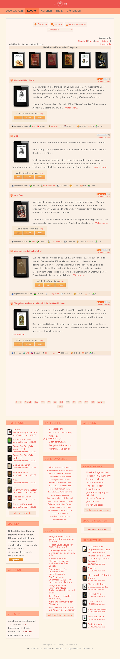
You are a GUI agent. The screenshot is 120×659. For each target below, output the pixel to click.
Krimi (57, 492)
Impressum (73, 648)
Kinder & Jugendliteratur (52, 437)
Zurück (28, 402)
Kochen (68, 489)
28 (61, 402)
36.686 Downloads (96, 619)
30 (74, 402)
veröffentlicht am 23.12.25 (24, 442)
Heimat (67, 480)
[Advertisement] (60, 378)
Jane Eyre (18, 195)
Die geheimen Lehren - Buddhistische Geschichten (39, 303)
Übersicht (42, 24)
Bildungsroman (65, 467)
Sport (61, 510)
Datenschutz (88, 648)
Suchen (58, 24)
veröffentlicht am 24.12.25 (24, 435)
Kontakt (47, 648)
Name (91, 41)
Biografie (50, 471)
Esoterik (62, 471)
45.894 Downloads (96, 589)
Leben (53, 495)
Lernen (58, 495)
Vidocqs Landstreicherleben (28, 251)
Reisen (62, 504)
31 (80, 402)
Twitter (102, 11)
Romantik (51, 507)
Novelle (55, 501)
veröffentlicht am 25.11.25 (24, 451)
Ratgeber (51, 504)
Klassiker (60, 488)
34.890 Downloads (96, 627)
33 (92, 402)
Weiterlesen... (71, 107)
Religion (69, 504)
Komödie (51, 492)
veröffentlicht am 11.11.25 (24, 499)
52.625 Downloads (96, 571)
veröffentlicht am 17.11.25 (24, 483)
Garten (58, 474)
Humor (57, 486)
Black (16, 135)
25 (42, 402)
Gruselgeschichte (56, 480)
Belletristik (56, 428)
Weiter (101, 402)
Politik (70, 501)
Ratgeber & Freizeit (60, 445)
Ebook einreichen (77, 24)
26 (49, 402)
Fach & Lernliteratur (60, 432)
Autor (97, 41)
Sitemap (59, 648)
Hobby (69, 483)
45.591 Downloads (96, 596)
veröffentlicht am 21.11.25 (24, 467)
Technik (66, 510)
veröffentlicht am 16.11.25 (24, 492)
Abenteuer (54, 467)
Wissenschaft (58, 519)
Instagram (112, 11)
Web (33, 126)
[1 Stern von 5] (98, 79)
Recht (57, 504)
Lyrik (60, 498)
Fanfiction (69, 471)
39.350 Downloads (96, 611)
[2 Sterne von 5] (99, 79)
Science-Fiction (66, 507)
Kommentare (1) (104, 196)
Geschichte (66, 473)
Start (18, 402)
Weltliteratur (55, 516)
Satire (58, 507)
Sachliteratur (57, 441)
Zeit (65, 519)
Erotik (56, 471)
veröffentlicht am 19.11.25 (24, 475)
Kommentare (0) (104, 81)
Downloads (105, 44)
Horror (51, 486)
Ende (60, 406)
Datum (105, 41)
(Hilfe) (40, 114)
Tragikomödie (56, 513)
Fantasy (51, 473)
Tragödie (65, 513)
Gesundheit (66, 477)
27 (55, 402)
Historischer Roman (57, 482)
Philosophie (63, 501)
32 (86, 402)
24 (36, 402)
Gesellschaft (55, 476)
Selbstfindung (53, 510)
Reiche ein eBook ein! (97, 529)
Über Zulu (34, 648)
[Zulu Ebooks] (60, 4)
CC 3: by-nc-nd (56, 126)
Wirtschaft (66, 516)
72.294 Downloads (96, 552)
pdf (18, 117)
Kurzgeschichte (66, 492)
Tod (71, 510)
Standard (82, 41)
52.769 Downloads (96, 564)
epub (28, 117)
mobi (40, 117)
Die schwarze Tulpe (24, 80)
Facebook (107, 11)
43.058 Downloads (96, 604)
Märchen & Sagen (59, 448)
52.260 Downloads (96, 580)
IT (61, 486)
